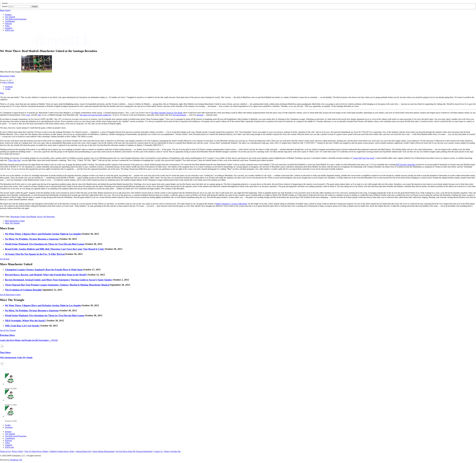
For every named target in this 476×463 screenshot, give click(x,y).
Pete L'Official (8, 82)
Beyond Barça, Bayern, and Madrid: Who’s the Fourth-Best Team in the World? (46, 274)
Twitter (8, 89)
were (28, 115)
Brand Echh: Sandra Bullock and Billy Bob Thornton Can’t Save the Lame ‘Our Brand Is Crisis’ (55, 249)
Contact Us (158, 451)
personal (200, 115)
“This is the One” (14, 160)
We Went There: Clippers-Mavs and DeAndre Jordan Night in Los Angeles (43, 234)
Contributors (10, 21)
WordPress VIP (16, 460)
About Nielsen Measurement (103, 451)
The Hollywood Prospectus (15, 19)
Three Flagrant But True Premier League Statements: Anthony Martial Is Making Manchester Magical (57, 285)
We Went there (49, 217)
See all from (4, 259)
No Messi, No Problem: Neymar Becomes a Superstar (32, 239)
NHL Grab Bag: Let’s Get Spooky (22, 325)
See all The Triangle (8, 330)
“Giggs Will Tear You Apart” (363, 158)
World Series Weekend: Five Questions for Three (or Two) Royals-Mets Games (45, 244)
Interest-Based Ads (83, 451)
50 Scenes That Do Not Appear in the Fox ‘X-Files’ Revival (35, 254)
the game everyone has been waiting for (95, 115)
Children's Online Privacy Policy (62, 451)
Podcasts (8, 23)
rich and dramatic (179, 115)
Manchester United (7, 76)
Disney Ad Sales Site (172, 451)
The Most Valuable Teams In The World (166, 113)
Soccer (39, 217)
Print (2, 93)
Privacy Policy (17, 451)
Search (4, 6)
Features (8, 15)
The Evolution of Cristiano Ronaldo (23, 289)
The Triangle (10, 17)
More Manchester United (15, 221)
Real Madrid (31, 217)
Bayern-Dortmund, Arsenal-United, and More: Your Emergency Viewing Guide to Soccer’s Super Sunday (59, 279)
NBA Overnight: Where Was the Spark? (25, 320)
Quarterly (8, 28)
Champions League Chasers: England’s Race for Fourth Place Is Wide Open (44, 269)
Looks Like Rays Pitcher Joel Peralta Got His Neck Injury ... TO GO (29, 340)
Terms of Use (5, 451)
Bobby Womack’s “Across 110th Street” (232, 204)
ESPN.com (9, 30)
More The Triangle (12, 223)
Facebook (9, 87)
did (39, 115)
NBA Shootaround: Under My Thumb (16, 357)
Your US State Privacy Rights (36, 451)
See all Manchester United (10, 295)
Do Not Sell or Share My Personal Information (134, 451)
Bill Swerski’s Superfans (405, 164)
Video (7, 26)
